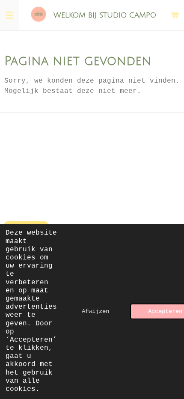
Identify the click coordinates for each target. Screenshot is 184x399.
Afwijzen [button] (95, 311)
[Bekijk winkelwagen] (174, 15)
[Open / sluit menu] (9, 15)
